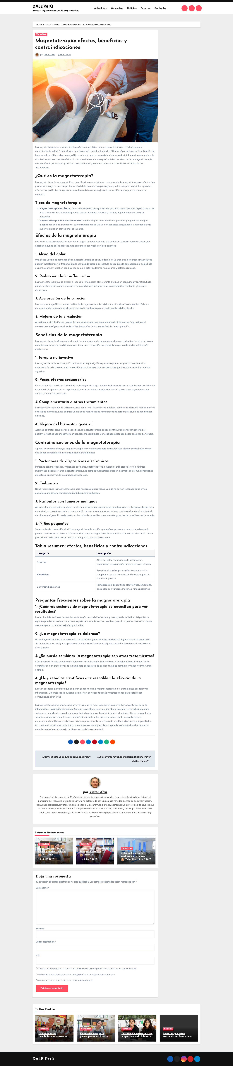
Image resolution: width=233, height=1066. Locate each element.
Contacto (160, 8)
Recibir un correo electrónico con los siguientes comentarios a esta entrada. (76, 974)
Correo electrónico (46, 942)
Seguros (145, 8)
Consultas (117, 8)
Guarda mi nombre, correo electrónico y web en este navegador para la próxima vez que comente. (87, 968)
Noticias (132, 8)
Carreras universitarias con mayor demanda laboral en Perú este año (137, 1037)
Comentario (42, 888)
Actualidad (100, 8)
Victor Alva (49, 54)
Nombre (40, 928)
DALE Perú (42, 6)
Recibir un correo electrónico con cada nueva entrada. (65, 980)
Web (38, 955)
